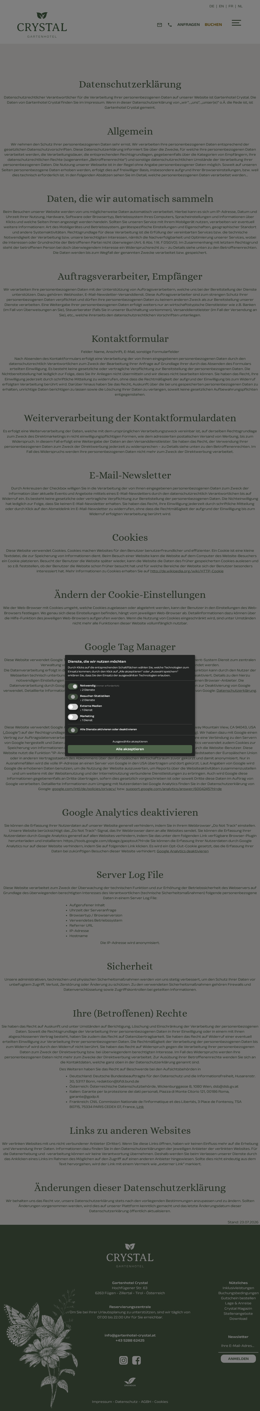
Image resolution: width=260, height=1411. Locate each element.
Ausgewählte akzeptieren (130, 741)
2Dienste (87, 689)
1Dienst (86, 710)
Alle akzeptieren (130, 749)
